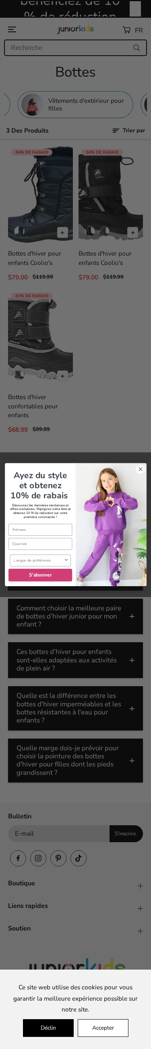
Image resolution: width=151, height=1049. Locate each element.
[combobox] (39, 560)
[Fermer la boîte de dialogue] (140, 469)
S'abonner (40, 575)
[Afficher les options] (66, 560)
